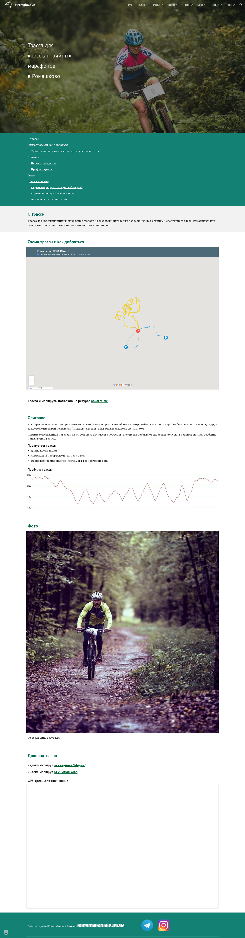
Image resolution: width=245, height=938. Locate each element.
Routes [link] (141, 4)
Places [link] (171, 4)
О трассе (33, 138)
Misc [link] (229, 4)
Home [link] (129, 4)
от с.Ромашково (66, 772)
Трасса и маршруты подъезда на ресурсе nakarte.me (65, 151)
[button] (241, 5)
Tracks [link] (156, 4)
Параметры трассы (43, 163)
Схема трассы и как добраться (48, 144)
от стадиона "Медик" (69, 765)
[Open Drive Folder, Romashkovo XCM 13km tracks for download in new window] (212, 789)
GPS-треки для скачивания (49, 199)
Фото (31, 175)
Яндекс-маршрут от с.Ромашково (53, 193)
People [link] (215, 4)
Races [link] (186, 4)
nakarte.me (99, 401)
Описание (34, 157)
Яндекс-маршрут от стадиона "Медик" (56, 187)
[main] (122, 66)
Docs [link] (200, 4)
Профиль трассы (42, 169)
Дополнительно (38, 181)
